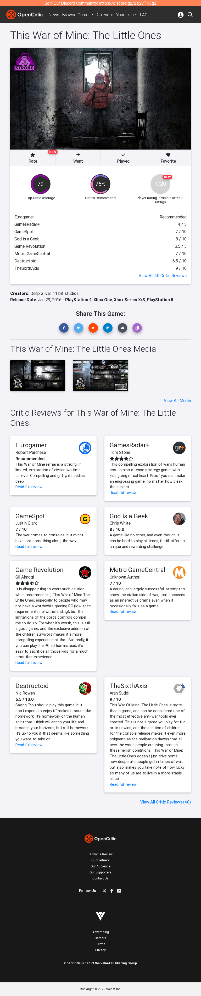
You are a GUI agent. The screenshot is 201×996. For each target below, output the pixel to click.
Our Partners (100, 860)
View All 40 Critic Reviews (163, 275)
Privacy (100, 950)
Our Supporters (100, 872)
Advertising (100, 932)
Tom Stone (120, 452)
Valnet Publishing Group (118, 963)
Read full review (28, 487)
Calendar (105, 14)
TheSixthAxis (128, 686)
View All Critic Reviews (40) (165, 802)
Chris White (120, 523)
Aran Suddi (119, 693)
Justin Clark (26, 523)
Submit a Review (101, 854)
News (54, 14)
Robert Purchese (30, 452)
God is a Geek (129, 516)
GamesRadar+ (130, 445)
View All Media (177, 400)
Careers (100, 938)
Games (76, 14)
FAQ (144, 14)
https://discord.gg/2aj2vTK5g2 (127, 3)
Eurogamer (31, 445)
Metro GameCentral (137, 570)
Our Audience (100, 866)
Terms (100, 944)
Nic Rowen (25, 693)
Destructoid (32, 686)
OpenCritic (72, 963)
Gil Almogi (24, 577)
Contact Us (100, 878)
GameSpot (30, 516)
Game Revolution (39, 570)
